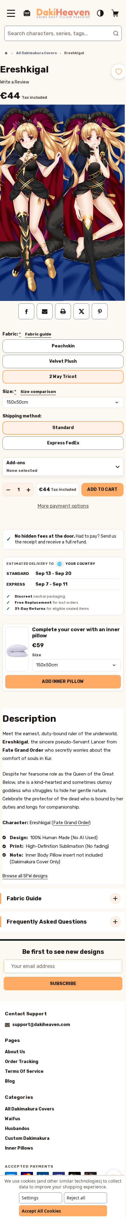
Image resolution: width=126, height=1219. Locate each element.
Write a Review (14, 82)
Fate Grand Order (71, 815)
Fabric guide (38, 327)
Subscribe (60, 983)
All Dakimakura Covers (29, 1109)
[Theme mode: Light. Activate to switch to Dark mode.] (95, 13)
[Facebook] (24, 304)
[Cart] (110, 13)
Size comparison (38, 384)
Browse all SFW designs (25, 868)
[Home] (4, 53)
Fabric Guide (24, 891)
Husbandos (17, 1128)
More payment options (60, 499)
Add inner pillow (61, 674)
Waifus (12, 1118)
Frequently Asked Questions (47, 914)
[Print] (61, 304)
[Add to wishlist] (114, 71)
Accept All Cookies (39, 1211)
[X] (79, 304)
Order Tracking (21, 1062)
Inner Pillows (19, 1148)
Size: (29, 384)
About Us (15, 1052)
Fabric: (26, 327)
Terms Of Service (24, 1071)
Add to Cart (100, 482)
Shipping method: (21, 408)
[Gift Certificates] (27, 13)
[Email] (42, 304)
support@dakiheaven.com (41, 1024)
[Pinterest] (98, 304)
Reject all (74, 1198)
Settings (28, 1198)
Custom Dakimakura (27, 1138)
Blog (10, 1081)
